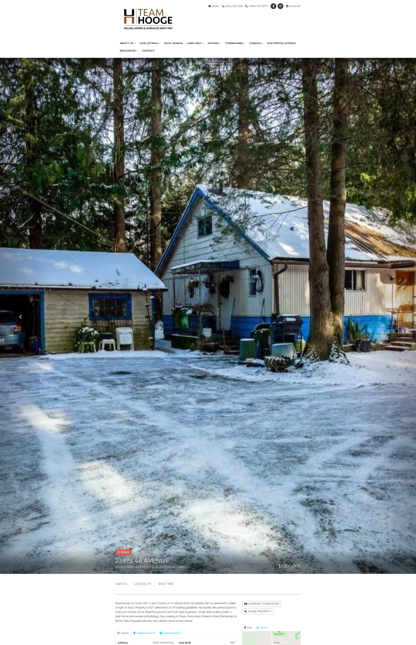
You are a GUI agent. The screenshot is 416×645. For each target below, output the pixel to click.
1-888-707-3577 (258, 6)
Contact (148, 50)
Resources (128, 50)
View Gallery (215, 63)
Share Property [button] (259, 611)
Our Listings (149, 43)
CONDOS (255, 43)
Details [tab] (124, 633)
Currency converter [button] (263, 603)
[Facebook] (273, 6)
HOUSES (213, 43)
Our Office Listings (281, 43)
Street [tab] (263, 627)
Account (294, 6)
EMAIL (215, 6)
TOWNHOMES (234, 43)
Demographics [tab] (172, 633)
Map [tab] (249, 627)
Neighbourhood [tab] (145, 633)
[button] (25, 316)
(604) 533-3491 (234, 6)
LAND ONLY (194, 43)
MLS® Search (173, 43)
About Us (127, 43)
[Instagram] (280, 6)
